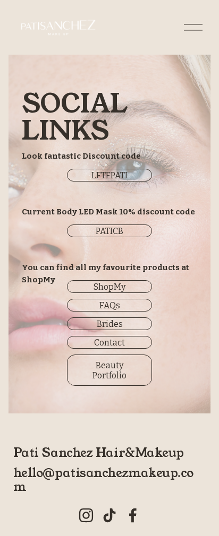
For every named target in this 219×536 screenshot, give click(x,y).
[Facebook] (132, 515)
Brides (110, 324)
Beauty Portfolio (109, 370)
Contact (109, 343)
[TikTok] (109, 515)
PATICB (109, 231)
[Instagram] (86, 515)
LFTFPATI (109, 175)
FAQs (109, 305)
